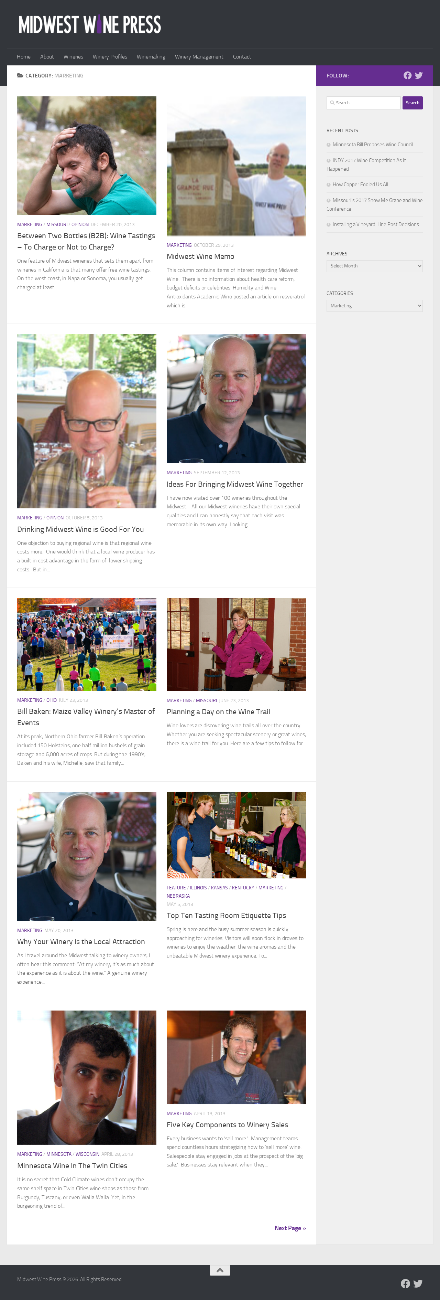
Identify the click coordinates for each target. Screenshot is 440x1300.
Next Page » (290, 1228)
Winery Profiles (110, 56)
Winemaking (151, 56)
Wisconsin (87, 1154)
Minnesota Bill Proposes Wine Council (373, 144)
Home (24, 56)
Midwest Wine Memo (200, 256)
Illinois (198, 888)
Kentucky (243, 888)
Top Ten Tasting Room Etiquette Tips (226, 915)
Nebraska (178, 896)
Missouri (56, 225)
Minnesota (59, 1154)
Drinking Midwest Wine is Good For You (80, 529)
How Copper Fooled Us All (360, 184)
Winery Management (199, 56)
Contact (242, 56)
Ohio (51, 700)
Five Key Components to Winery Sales (227, 1124)
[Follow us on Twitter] (419, 75)
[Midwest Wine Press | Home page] (90, 24)
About (47, 56)
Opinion (80, 225)
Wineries (73, 56)
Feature (176, 888)
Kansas (219, 888)
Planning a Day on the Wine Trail (218, 711)
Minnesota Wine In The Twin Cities (72, 1165)
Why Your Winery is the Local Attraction (81, 941)
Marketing (29, 225)
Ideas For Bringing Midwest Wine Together (235, 484)
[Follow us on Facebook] (408, 75)
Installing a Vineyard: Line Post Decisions (376, 224)
